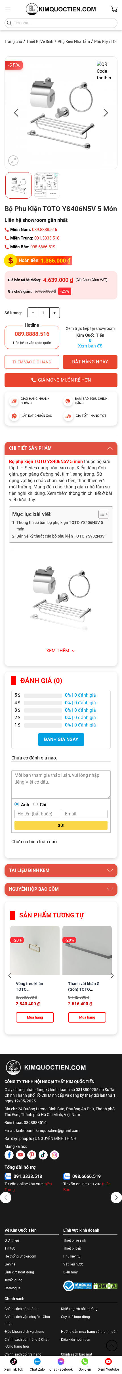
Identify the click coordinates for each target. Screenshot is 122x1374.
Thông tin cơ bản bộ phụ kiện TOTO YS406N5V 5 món (59, 526)
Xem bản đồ (90, 346)
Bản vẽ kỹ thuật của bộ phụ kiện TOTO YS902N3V (60, 536)
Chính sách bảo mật (76, 1354)
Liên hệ (10, 1264)
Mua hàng (35, 1017)
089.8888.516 (44, 229)
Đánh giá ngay (61, 739)
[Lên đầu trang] (111, 1345)
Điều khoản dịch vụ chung (24, 1332)
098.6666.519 (42, 246)
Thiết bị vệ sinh (74, 1240)
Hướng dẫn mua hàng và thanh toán (89, 1332)
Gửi (61, 825)
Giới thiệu (12, 1240)
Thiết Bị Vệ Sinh (39, 41)
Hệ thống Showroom (20, 1256)
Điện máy (70, 1272)
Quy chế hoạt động (75, 1317)
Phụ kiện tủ (72, 1256)
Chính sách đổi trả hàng (23, 1354)
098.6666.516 (28, 1176)
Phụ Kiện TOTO (107, 41)
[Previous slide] (10, 975)
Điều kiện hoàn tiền (75, 1340)
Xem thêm (57, 650)
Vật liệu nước (73, 1264)
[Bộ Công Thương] (77, 1286)
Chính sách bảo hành (21, 1309)
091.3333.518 (46, 238)
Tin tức (10, 1248)
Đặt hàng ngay (90, 362)
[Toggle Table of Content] (100, 514)
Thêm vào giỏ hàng (31, 362)
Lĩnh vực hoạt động (19, 1272)
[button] (5, 1197)
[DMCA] (105, 1286)
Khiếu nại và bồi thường (79, 1309)
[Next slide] (112, 975)
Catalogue (12, 1288)
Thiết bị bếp (72, 1248)
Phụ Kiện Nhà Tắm (74, 41)
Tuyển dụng (13, 1280)
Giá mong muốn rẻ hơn (64, 380)
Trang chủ (13, 41)
